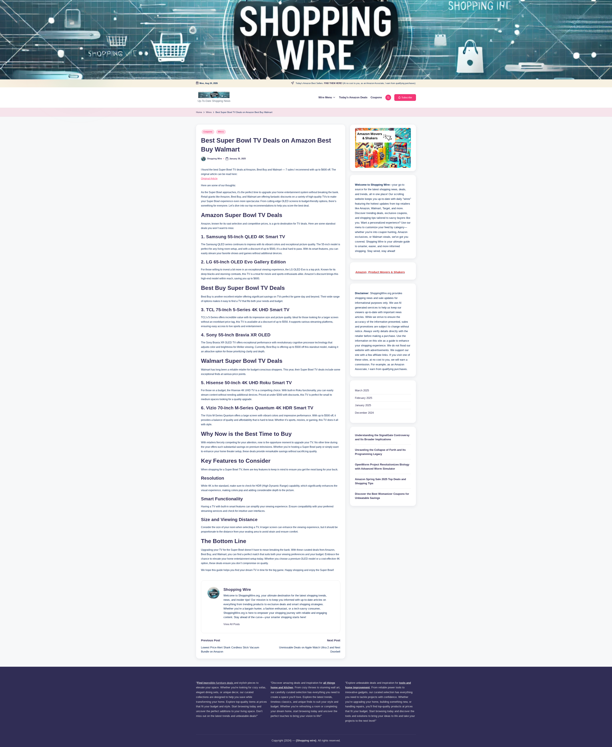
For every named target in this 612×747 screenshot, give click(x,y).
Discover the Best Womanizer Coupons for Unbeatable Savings (382, 496)
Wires (221, 132)
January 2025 (363, 405)
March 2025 (362, 390)
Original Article (209, 178)
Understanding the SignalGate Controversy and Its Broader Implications (382, 437)
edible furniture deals (215, 682)
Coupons (208, 132)
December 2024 (364, 412)
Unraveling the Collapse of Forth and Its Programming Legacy (380, 452)
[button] (405, 97)
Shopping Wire (237, 589)
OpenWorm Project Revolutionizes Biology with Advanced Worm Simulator (382, 466)
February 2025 (363, 397)
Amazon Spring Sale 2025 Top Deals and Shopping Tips (380, 481)
